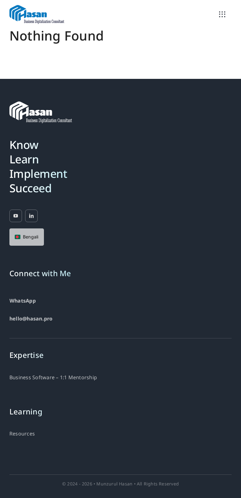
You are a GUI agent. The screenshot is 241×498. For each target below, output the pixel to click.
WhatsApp (22, 301)
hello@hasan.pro (31, 319)
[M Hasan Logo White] (40, 104)
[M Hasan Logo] (36, 7)
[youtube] (15, 216)
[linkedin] (31, 216)
